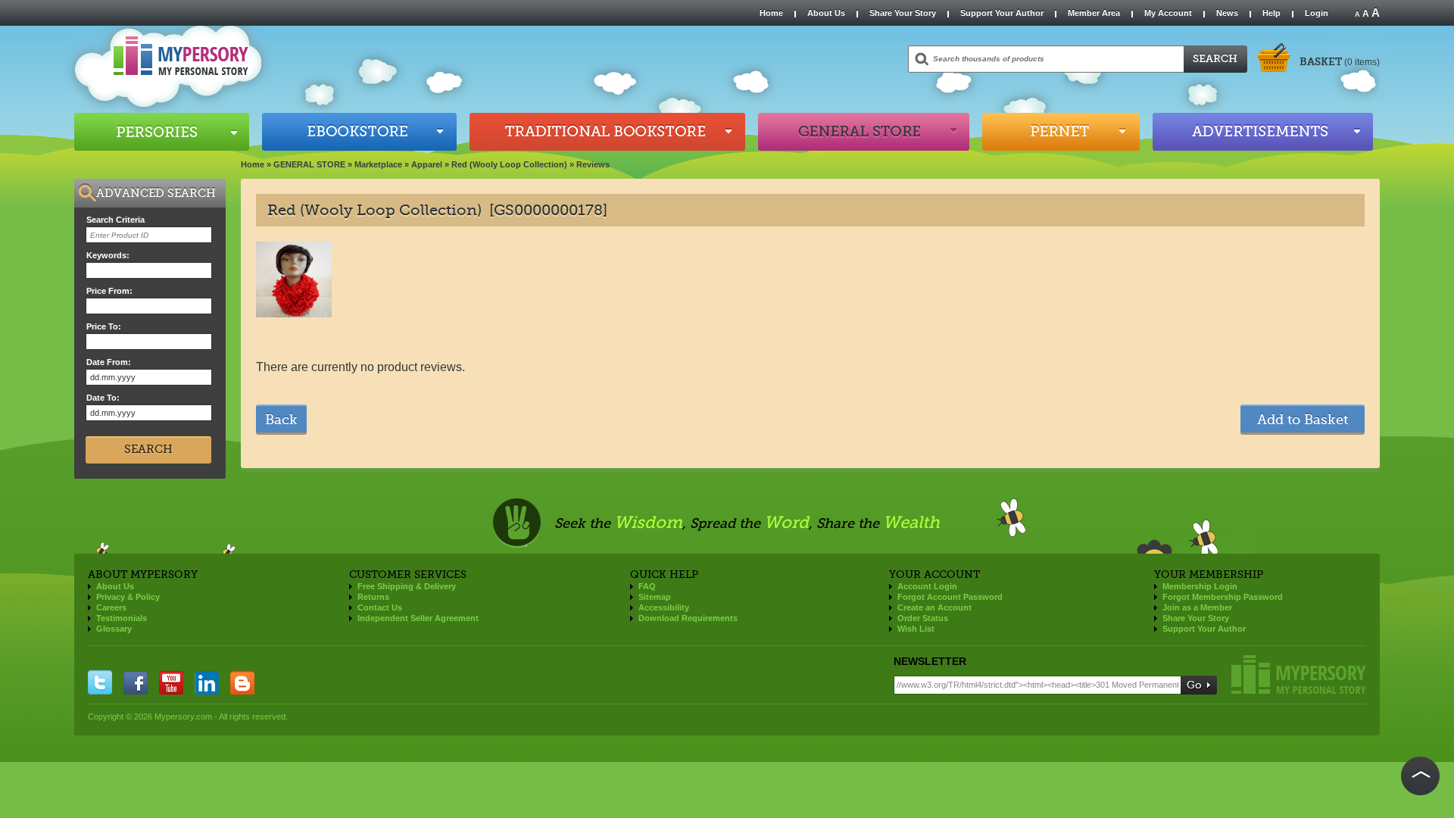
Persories (161, 132)
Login (1316, 12)
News (1227, 12)
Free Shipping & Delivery (406, 586)
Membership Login (1199, 586)
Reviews (593, 164)
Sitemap (654, 596)
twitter (100, 682)
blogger (242, 682)
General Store (863, 132)
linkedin (207, 682)
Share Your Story (902, 12)
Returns (373, 596)
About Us (826, 12)
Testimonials (121, 618)
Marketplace (378, 164)
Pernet (1061, 132)
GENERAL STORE (309, 164)
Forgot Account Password (950, 596)
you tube (171, 682)
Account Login (927, 586)
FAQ (647, 586)
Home (771, 12)
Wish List (915, 628)
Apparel (426, 164)
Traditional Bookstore (607, 132)
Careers (111, 607)
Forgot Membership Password (1222, 596)
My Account (1168, 12)
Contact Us (379, 607)
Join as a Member (1197, 607)
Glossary (114, 628)
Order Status (922, 618)
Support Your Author (1002, 12)
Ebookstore (359, 132)
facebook (135, 682)
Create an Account (934, 607)
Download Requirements (688, 618)
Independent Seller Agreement (418, 618)
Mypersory (1298, 674)
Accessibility (663, 607)
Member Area (1094, 12)
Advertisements (1263, 132)
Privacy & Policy (128, 596)
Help (1271, 12)
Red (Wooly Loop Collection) (509, 164)
